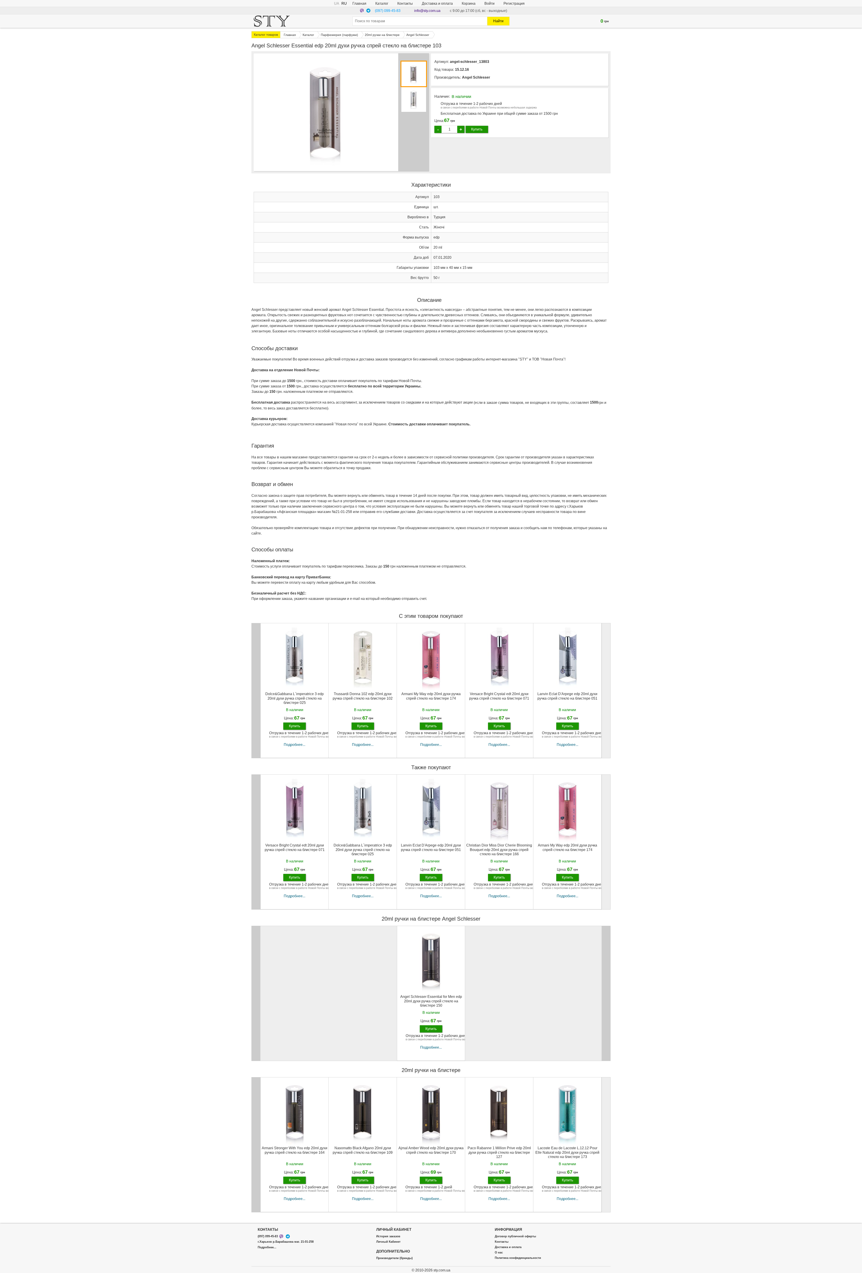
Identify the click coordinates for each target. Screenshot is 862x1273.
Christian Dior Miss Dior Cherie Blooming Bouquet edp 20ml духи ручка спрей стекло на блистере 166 (499, 849)
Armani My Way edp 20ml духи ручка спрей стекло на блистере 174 (431, 696)
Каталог (381, 3)
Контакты (405, 3)
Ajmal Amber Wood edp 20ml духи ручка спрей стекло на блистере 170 (431, 1150)
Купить (476, 129)
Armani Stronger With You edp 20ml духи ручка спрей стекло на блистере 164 (294, 1150)
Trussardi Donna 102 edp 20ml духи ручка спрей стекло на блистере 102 (363, 696)
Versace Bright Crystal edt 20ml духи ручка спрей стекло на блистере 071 (499, 696)
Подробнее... (294, 745)
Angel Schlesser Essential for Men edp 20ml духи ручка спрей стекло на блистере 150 (431, 1001)
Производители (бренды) (394, 1258)
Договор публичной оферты (515, 1236)
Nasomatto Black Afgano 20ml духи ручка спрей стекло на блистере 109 (363, 1150)
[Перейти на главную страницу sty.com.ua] (272, 21)
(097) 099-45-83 (387, 11)
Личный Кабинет (388, 1241)
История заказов (388, 1236)
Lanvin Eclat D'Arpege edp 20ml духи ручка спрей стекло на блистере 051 (567, 696)
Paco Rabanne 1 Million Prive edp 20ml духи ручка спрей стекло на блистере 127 (499, 1152)
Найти (498, 21)
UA (336, 3)
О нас (499, 1252)
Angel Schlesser (476, 77)
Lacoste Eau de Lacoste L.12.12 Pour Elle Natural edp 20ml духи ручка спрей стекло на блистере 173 (567, 1152)
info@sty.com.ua (427, 11)
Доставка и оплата (437, 3)
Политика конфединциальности (518, 1258)
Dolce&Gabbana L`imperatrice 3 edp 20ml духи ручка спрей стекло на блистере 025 (294, 698)
